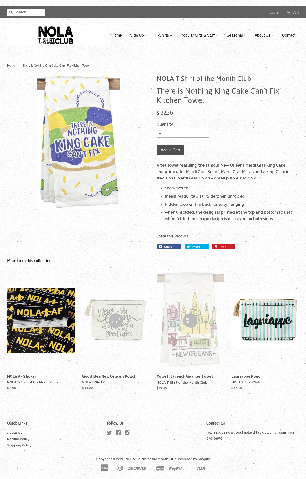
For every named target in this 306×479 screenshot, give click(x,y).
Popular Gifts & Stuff (198, 35)
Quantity (165, 124)
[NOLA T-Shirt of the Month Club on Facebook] (118, 434)
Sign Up (137, 35)
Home (117, 35)
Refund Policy (18, 439)
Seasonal (235, 35)
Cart (295, 12)
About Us (263, 35)
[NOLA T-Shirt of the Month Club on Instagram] (127, 434)
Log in (274, 12)
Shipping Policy (19, 445)
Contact (289, 35)
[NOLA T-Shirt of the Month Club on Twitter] (109, 434)
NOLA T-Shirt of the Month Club (151, 459)
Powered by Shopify (194, 459)
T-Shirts (163, 35)
